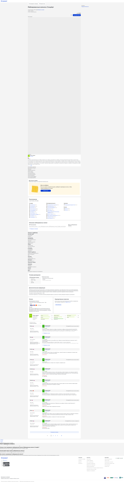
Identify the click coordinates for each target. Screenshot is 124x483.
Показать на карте (41, 9)
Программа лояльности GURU (91, 469)
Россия (1, 440)
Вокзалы (65, 207)
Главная (1, 439)
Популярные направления (91, 463)
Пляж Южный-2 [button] (32, 206)
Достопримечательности (50, 203)
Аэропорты (66, 203)
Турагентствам (107, 460)
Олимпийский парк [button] (51, 206)
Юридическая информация (91, 464)
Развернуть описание (34, 228)
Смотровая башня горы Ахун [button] (52, 204)
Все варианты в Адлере (34, 3)
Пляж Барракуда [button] (32, 210)
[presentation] (35, 323)
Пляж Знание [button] (32, 207)
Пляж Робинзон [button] (32, 213)
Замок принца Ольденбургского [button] (53, 215)
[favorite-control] (71, 15)
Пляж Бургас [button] (32, 211)
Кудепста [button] (66, 208)
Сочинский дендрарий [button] (51, 207)
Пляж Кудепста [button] (32, 217)
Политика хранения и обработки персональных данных (10, 481)
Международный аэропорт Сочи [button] (70, 204)
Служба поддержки (90, 460)
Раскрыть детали (47, 326)
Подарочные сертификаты (91, 470)
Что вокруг (31, 203)
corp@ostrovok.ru (68, 302)
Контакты (80, 460)
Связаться (87, 6)
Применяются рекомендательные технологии (27, 481)
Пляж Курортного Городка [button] (34, 214)
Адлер (1, 441)
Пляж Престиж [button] (32, 204)
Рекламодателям (107, 464)
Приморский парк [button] (50, 216)
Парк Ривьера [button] (50, 210)
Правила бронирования (90, 466)
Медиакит (83, 6)
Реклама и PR (107, 466)
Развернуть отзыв (46, 333)
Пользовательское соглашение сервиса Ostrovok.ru (95, 467)
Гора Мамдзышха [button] (50, 218)
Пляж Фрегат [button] (32, 215)
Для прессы (80, 463)
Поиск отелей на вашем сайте (109, 463)
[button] (54, 27)
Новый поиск (43, 3)
